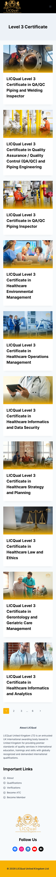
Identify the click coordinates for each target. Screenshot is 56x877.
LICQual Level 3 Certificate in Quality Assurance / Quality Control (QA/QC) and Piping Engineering (26, 155)
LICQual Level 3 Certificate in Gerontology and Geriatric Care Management (22, 617)
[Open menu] (50, 6)
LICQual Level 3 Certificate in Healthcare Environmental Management (21, 286)
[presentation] (28, 59)
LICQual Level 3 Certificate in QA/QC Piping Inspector (26, 221)
